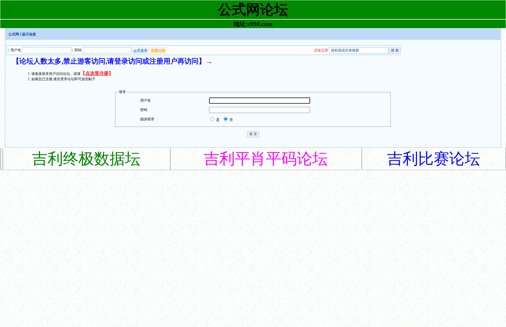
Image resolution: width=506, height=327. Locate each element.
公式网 (13, 34)
